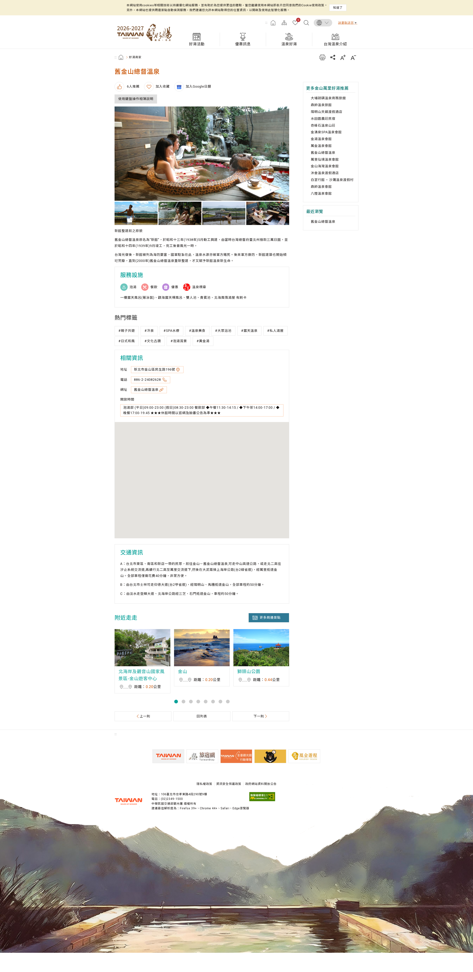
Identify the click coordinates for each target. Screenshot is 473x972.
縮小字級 (353, 57)
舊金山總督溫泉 (146, 390)
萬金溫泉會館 (321, 146)
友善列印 (322, 57)
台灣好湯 (144, 32)
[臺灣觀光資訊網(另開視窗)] (168, 756)
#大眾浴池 (223, 331)
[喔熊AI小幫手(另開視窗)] (270, 756)
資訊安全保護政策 (228, 784)
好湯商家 (135, 57)
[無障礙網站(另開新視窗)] (262, 800)
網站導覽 (284, 22)
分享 (333, 57)
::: (266, 22)
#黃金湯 (203, 341)
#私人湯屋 (275, 331)
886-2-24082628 (148, 380)
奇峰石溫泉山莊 (323, 125)
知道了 (338, 7)
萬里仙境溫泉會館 (325, 159)
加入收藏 (163, 86)
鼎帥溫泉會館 (321, 187)
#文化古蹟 (152, 341)
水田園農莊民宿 (323, 119)
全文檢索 (306, 22)
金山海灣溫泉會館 (325, 166)
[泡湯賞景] (223, 213)
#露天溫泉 (249, 331)
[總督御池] (267, 213)
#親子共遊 (126, 331)
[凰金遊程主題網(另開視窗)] (304, 756)
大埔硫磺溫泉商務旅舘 (328, 98)
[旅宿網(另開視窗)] (202, 756)
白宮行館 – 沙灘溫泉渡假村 (332, 180)
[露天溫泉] (180, 213)
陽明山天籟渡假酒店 (326, 112)
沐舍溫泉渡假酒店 (325, 173)
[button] (176, 701)
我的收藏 (298, 20)
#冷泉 (149, 331)
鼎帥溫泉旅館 (321, 105)
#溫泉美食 (197, 331)
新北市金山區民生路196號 (154, 369)
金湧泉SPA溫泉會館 (326, 132)
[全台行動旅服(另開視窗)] (236, 756)
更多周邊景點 (270, 617)
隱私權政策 (204, 784)
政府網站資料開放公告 (261, 784)
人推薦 (132, 86)
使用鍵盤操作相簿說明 (135, 99)
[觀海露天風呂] (136, 213)
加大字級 (343, 57)
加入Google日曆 (198, 86)
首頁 (273, 22)
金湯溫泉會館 (321, 139)
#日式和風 (126, 341)
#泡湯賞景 (179, 341)
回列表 (202, 716)
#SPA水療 (171, 331)
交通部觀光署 (128, 801)
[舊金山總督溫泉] (202, 153)
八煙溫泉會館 (321, 193)
